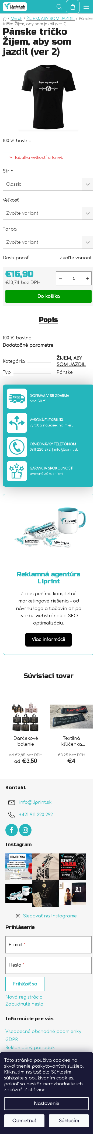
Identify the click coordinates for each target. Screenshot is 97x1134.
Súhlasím (69, 1120)
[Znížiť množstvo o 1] (60, 278)
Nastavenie (46, 1103)
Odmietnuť (24, 1120)
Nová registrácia (24, 997)
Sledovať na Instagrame (50, 916)
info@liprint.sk (66, 449)
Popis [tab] (48, 320)
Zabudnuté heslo (24, 1004)
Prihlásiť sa (25, 984)
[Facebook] (11, 830)
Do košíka (48, 296)
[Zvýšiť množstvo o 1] (87, 278)
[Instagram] (25, 830)
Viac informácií (48, 639)
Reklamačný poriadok (30, 1047)
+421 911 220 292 (36, 814)
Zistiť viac (34, 1090)
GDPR (11, 1039)
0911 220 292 (40, 449)
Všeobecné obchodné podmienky (43, 1031)
